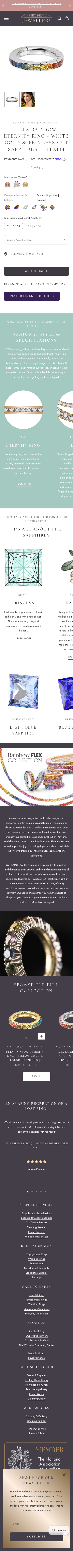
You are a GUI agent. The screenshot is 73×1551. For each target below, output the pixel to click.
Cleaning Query (36, 1398)
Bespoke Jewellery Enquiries (36, 1218)
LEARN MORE (23, 484)
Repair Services (36, 1232)
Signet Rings (36, 1263)
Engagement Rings (36, 1254)
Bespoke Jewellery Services (36, 1213)
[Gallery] (36, 67)
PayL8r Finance (36, 1357)
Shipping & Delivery (36, 1416)
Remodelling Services (36, 1236)
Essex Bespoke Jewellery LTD (36, 122)
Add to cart (36, 271)
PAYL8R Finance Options (32, 296)
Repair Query (36, 1394)
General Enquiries (37, 1375)
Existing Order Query (36, 1380)
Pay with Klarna (36, 1353)
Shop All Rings (36, 1295)
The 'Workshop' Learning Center (36, 1345)
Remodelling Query (36, 1389)
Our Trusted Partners (37, 1335)
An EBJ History (36, 1331)
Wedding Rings (36, 1259)
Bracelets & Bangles (36, 1272)
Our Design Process (36, 1222)
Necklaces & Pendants (36, 1268)
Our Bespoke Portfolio (36, 1340)
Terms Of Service (36, 1428)
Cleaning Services (36, 1227)
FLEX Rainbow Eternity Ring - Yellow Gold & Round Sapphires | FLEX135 (25, 1056)
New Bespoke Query (36, 1384)
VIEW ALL (37, 1076)
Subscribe (36, 1536)
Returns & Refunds (36, 1421)
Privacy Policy (36, 1433)
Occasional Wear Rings (36, 1309)
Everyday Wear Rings (36, 1313)
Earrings (36, 1277)
